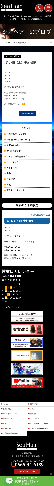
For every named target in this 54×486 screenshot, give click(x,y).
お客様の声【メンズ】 (17, 134)
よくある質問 (34, 419)
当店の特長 (7, 409)
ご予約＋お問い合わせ (10, 433)
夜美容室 (11, 179)
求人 (4, 423)
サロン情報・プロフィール (39, 423)
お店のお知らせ (14, 145)
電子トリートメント (16, 190)
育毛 (9, 185)
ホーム (5, 404)
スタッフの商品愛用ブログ (19, 156)
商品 (9, 173)
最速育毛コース (8, 419)
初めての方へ (34, 404)
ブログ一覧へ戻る (28, 113)
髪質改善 (33, 414)
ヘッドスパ (12, 168)
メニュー (33, 409)
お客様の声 (7, 428)
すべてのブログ (14, 151)
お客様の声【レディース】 (19, 140)
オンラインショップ (10, 414)
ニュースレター (14, 162)
